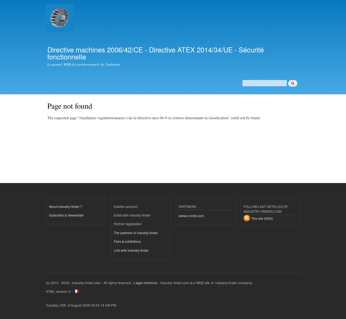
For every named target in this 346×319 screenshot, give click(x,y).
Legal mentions (145, 282)
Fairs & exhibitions (127, 241)
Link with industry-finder (131, 250)
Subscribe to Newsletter (66, 215)
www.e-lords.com (191, 215)
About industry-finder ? (65, 206)
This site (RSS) (262, 218)
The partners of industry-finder (136, 232)
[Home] (60, 18)
